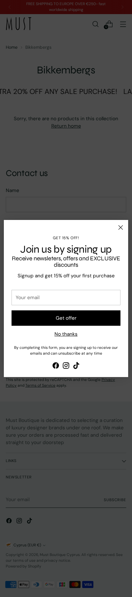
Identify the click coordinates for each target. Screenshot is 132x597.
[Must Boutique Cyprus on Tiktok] (76, 367)
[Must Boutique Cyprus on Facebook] (56, 367)
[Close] (121, 227)
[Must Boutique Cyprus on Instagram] (66, 367)
